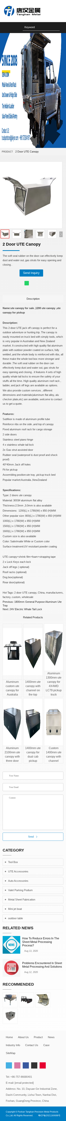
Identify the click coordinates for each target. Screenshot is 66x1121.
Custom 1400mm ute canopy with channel (53, 754)
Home (9, 1037)
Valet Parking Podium (20, 890)
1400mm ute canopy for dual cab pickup (33, 754)
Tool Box (13, 862)
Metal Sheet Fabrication (21, 899)
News (51, 1037)
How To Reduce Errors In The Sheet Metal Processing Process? (40, 942)
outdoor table (15, 918)
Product (38, 1037)
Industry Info (13, 1045)
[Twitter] (9, 1065)
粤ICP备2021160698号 (49, 1115)
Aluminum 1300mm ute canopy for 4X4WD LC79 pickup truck (54, 684)
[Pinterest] (43, 1065)
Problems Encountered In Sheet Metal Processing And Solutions (42, 965)
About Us (23, 1037)
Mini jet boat (15, 908)
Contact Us (31, 1045)
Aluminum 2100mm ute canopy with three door (12, 754)
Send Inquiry (31, 273)
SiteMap (10, 1053)
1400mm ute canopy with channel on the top (33, 688)
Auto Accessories (18, 880)
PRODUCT (7, 151)
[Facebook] (26, 1065)
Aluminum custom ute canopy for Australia (12, 688)
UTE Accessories (18, 871)
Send (31, 836)
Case (46, 1045)
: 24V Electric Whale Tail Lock (22, 609)
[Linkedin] (17, 1065)
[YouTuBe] (34, 1065)
